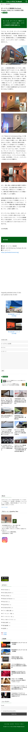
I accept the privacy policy (9, 711)
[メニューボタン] (1, 1)
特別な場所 (6, 622)
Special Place (7, 604)
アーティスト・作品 (8, 613)
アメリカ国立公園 (8, 610)
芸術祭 (5, 628)
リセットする (6, 724)
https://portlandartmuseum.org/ (10, 252)
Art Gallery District (8, 592)
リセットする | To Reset (14, 1)
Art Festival (6, 589)
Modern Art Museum (9, 598)
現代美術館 (5, 12)
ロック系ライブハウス (9, 619)
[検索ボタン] (26, 1)
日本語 (5, 634)
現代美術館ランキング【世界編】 (14, 315)
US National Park (8, 607)
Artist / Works (7, 595)
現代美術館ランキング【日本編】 (14, 332)
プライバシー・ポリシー (19, 724)
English (5, 632)
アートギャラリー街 (8, 616)
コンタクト (12, 724)
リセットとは (4, 507)
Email (2, 705)
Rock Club (6, 601)
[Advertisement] (14, 477)
